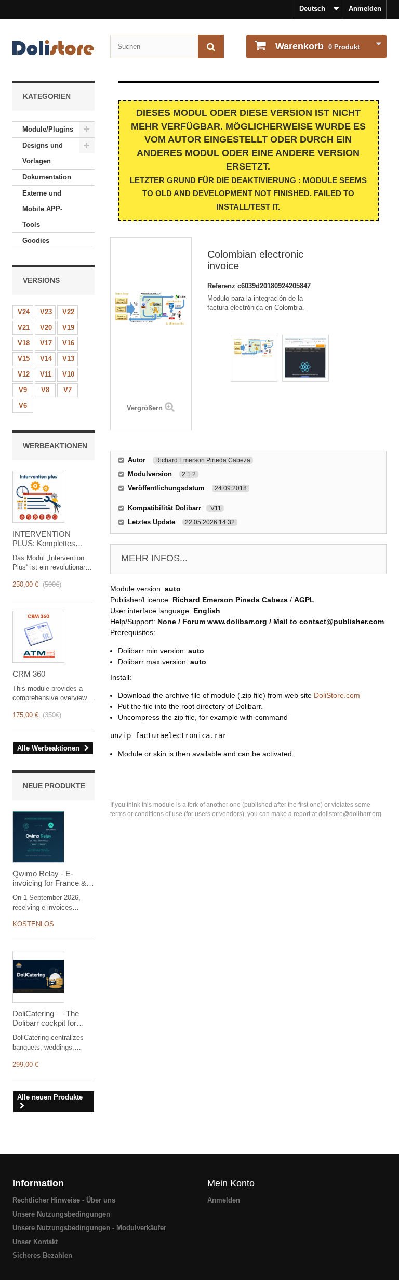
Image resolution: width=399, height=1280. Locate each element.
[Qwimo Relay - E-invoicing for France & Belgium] (38, 837)
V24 (24, 312)
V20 (46, 327)
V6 (23, 405)
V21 (24, 327)
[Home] (53, 47)
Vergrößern (145, 408)
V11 (45, 374)
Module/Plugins (47, 129)
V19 (68, 327)
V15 (24, 359)
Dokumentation (46, 177)
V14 (46, 359)
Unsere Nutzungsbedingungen (61, 1214)
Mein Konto (231, 1183)
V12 (24, 374)
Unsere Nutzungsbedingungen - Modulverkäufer (89, 1228)
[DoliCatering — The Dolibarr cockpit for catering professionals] (38, 977)
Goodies (35, 240)
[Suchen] (211, 46)
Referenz (222, 286)
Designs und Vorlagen (42, 153)
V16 (68, 343)
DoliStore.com (337, 695)
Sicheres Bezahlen (42, 1255)
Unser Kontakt (35, 1242)
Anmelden (365, 8)
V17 (46, 343)
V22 (68, 312)
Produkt (317, 46)
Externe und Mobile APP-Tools (42, 208)
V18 (24, 343)
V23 (46, 312)
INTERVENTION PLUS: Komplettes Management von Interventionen (43, 538)
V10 (68, 374)
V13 (68, 359)
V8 (45, 390)
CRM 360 (28, 673)
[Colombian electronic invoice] (254, 358)
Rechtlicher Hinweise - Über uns (63, 1200)
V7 (67, 390)
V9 (23, 390)
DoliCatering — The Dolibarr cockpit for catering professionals (49, 1018)
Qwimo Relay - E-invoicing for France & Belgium (49, 878)
